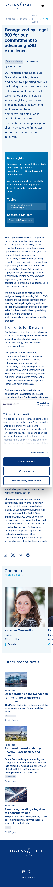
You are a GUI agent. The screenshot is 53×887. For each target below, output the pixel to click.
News (45, 19)
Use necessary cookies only (26, 480)
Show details (37, 452)
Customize (24, 471)
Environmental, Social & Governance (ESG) (20, 206)
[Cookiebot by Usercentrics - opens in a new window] (37, 404)
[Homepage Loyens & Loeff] (19, 5)
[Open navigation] (49, 6)
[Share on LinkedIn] (5, 555)
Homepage (10, 19)
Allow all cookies (26, 461)
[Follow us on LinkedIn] (23, 871)
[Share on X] (13, 555)
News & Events (35, 19)
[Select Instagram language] (29, 871)
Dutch (15, 721)
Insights (23, 19)
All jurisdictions (12, 575)
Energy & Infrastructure (20, 220)
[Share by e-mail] (20, 555)
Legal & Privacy (26, 878)
